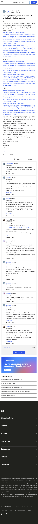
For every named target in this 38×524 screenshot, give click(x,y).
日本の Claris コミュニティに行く (23, 510)
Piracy (11, 510)
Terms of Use (25, 506)
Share (30, 159)
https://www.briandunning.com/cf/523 (19, 227)
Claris (2, 411)
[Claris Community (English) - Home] (19, 2)
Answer (18, 159)
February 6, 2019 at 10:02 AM (13, 12)
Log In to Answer (19, 352)
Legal (32, 506)
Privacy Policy (4, 510)
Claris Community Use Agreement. (26, 496)
